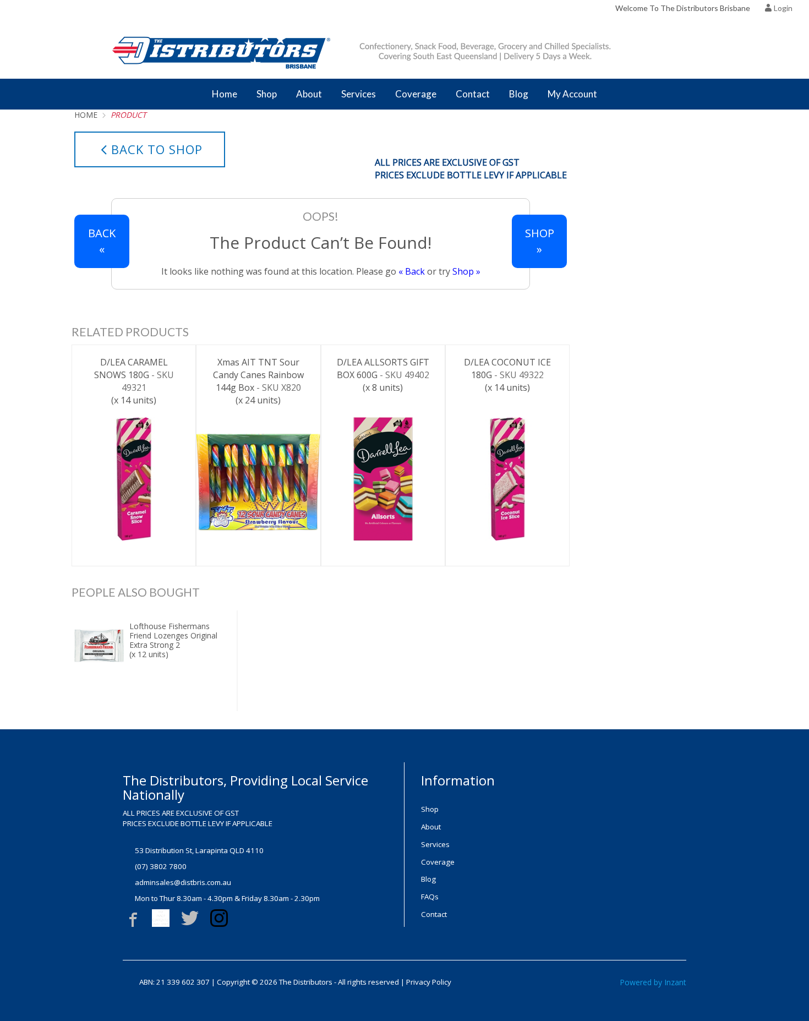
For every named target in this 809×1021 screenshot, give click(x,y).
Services (358, 94)
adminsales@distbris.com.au (183, 882)
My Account (572, 94)
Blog (518, 94)
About (309, 94)
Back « (102, 241)
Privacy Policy (428, 982)
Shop (266, 94)
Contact (473, 94)
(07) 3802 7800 (161, 866)
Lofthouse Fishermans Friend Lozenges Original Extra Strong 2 (173, 640)
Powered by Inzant (653, 982)
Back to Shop (157, 149)
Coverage (415, 94)
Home (224, 94)
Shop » (466, 271)
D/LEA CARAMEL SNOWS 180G (134, 381)
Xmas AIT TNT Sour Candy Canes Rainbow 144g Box (258, 381)
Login (783, 8)
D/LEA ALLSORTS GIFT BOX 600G (383, 375)
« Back (411, 271)
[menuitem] (483, 809)
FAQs (430, 897)
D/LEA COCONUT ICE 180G (507, 375)
